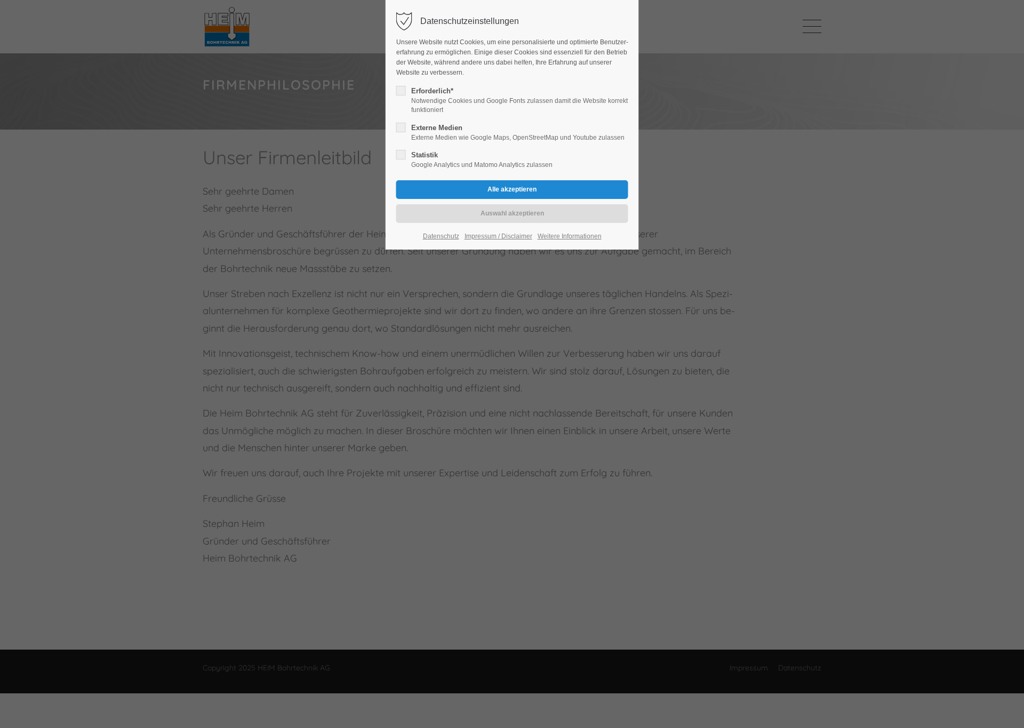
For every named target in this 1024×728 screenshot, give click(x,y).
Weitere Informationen (570, 236)
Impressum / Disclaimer (498, 236)
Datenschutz (441, 236)
